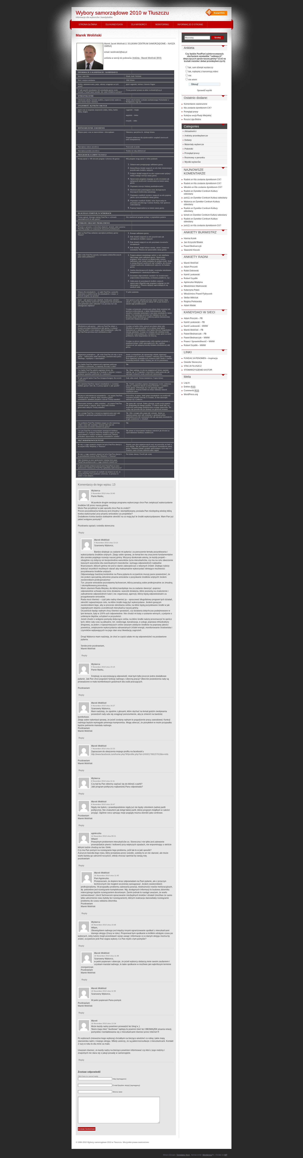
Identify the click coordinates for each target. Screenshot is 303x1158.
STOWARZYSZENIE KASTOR (198, 370)
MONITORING (162, 24)
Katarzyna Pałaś (191, 290)
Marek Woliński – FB (193, 330)
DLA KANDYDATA (114, 24)
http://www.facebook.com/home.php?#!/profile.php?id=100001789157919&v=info (129, 754)
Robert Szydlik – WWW (195, 345)
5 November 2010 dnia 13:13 (106, 543)
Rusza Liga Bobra (192, 119)
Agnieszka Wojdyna (193, 282)
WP (225, 1155)
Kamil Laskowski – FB (194, 322)
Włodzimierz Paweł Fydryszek (198, 294)
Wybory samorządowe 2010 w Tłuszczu (122, 13)
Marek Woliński (89, 35)
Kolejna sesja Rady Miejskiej (197, 115)
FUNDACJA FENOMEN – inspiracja (201, 358)
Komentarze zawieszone (195, 104)
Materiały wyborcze (194, 144)
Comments (191, 390)
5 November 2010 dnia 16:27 (103, 706)
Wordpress (207, 1155)
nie (189, 75)
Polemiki (188, 149)
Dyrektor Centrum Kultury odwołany (210, 198)
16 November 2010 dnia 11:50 (103, 991)
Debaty (188, 140)
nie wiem (192, 79)
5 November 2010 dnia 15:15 (103, 667)
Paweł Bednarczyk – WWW (197, 337)
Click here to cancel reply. (88, 1076)
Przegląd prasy (191, 111)
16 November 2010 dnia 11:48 (106, 956)
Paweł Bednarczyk (192, 246)
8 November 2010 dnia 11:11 (103, 781)
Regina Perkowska (193, 301)
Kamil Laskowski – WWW (196, 326)
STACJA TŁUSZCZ (192, 366)
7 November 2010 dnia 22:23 (103, 749)
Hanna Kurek (190, 238)
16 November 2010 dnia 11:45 (106, 875)
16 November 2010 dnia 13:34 (103, 1023)
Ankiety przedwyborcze (196, 135)
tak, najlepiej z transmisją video (203, 71)
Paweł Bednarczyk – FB (195, 334)
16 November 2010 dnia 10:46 (103, 925)
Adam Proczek (191, 267)
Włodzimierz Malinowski (195, 286)
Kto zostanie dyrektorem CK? (197, 108)
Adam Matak (190, 305)
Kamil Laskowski (192, 274)
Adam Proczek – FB (193, 318)
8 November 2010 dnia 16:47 (103, 804)
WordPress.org (191, 394)
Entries (189, 386)
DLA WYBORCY (139, 24)
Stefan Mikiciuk (191, 297)
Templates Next (183, 1155)
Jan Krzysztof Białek (193, 242)
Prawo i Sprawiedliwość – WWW (199, 341)
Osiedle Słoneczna (193, 362)
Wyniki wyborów (192, 162)
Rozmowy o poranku (194, 157)
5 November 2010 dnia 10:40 (103, 493)
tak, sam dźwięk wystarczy (200, 67)
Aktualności (190, 131)
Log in (187, 383)
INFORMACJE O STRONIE (190, 24)
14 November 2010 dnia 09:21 (103, 836)
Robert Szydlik (191, 278)
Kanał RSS (219, 13)
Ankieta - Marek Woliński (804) (146, 58)
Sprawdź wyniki (204, 90)
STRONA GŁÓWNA (88, 24)
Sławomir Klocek (192, 250)
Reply (81, 532)
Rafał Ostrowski (191, 270)
